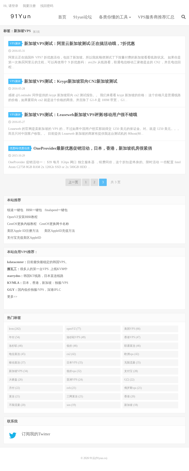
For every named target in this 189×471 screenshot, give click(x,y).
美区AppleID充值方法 (59, 231)
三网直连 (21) (75, 396)
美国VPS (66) (132, 328)
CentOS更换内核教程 (22, 224)
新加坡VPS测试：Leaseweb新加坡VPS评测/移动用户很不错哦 (80, 114)
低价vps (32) (74, 371)
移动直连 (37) (17, 362)
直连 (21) (14, 396)
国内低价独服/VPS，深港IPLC (34, 289)
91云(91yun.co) (19, 16)
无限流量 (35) (132, 362)
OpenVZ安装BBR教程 (22, 217)
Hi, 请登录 (10, 6)
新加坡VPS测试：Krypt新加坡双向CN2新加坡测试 (70, 81)
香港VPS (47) (132, 337)
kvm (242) (15, 328)
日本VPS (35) (75, 362)
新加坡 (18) (131, 405)
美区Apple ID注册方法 (23, 231)
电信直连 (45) (17, 354)
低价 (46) (72, 345)
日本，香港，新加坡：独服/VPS (37, 283)
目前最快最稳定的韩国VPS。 (37, 262)
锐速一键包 (15, 210)
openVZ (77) (74, 328)
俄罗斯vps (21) (133, 388)
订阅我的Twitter (34, 434)
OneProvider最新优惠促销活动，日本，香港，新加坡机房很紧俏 (92, 148)
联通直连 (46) (132, 345)
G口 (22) (129, 379)
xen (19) (71, 405)
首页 (62, 17)
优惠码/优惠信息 (20, 148)
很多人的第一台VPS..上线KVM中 (37, 269)
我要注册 (29, 6)
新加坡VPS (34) (18, 371)
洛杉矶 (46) (16, 345)
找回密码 (46, 6)
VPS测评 (15, 43)
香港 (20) (129, 396)
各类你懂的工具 (113, 17)
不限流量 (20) (17, 405)
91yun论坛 (82, 17)
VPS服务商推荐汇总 (156, 17)
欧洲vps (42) (131, 354)
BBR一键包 (34, 210)
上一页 (73, 182)
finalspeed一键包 (56, 210)
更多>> (12, 296)
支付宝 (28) (131, 371)
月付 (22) (14, 388)
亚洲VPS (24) (75, 379)
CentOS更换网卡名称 (54, 224)
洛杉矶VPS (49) (76, 337)
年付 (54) (14, 337)
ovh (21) (71, 388)
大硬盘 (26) (16, 379)
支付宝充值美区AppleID (24, 237)
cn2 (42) (71, 354)
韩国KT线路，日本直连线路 (35, 276)
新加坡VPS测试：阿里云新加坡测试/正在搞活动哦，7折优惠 (79, 43)
